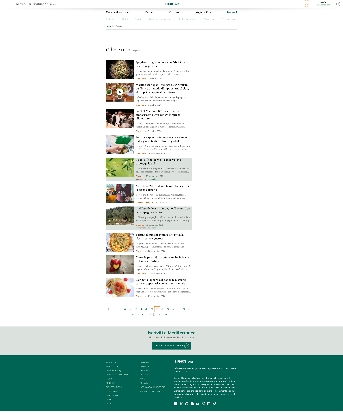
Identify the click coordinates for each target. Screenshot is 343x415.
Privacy (144, 383)
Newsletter (38, 3)
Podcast (175, 12)
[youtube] (197, 403)
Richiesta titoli (114, 387)
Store (23, 3)
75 (162, 309)
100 (133, 314)
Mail (142, 379)
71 (141, 309)
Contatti (144, 366)
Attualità (111, 362)
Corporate (111, 391)
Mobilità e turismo (187, 19)
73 (152, 309)
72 (146, 309)
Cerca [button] (53, 4)
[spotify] (192, 403)
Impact (232, 12)
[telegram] (214, 403)
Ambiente (110, 19)
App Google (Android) (117, 374)
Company (144, 362)
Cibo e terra (208, 19)
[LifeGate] (171, 4)
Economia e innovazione (160, 19)
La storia (145, 374)
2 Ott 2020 (162, 202)
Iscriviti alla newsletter (169, 345)
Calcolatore (112, 395)
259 (165, 314)
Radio (149, 12)
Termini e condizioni (150, 391)
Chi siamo (145, 370)
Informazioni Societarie (152, 387)
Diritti (125, 19)
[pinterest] (186, 403)
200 (143, 314)
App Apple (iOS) (113, 370)
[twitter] (181, 403)
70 (136, 309)
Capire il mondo (117, 12)
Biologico (140, 176)
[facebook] (175, 403)
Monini (153, 179)
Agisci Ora (204, 12)
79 (184, 309)
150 (138, 314)
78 (178, 309)
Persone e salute (229, 19)
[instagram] (203, 403)
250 (149, 314)
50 (125, 309)
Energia (138, 19)
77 (173, 309)
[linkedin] (208, 403)
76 (168, 309)
